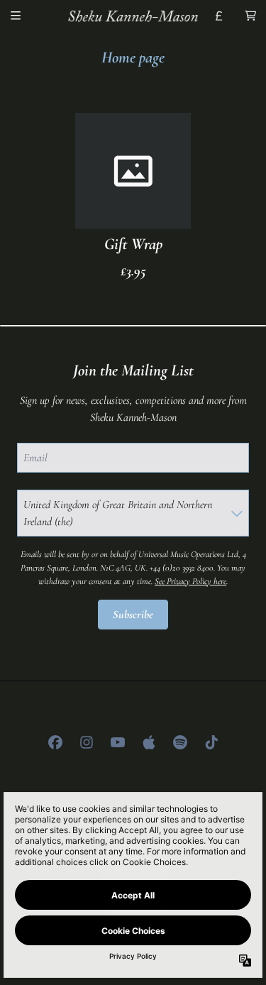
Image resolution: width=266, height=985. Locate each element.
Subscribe (133, 614)
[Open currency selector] (219, 15)
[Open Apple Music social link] (149, 742)
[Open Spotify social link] (180, 742)
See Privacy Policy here (190, 581)
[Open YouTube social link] (117, 742)
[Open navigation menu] (15, 15)
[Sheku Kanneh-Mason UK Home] (133, 16)
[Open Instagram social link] (86, 742)
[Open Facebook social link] (55, 742)
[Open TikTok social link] (211, 742)
